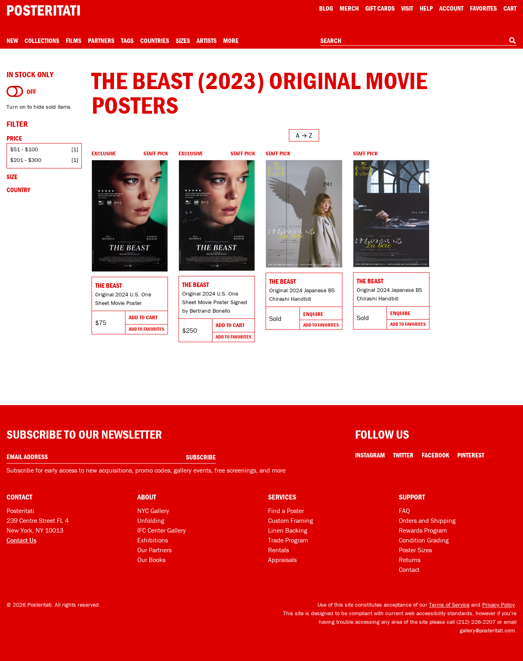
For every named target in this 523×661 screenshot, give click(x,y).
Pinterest (470, 455)
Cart (509, 8)
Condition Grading (424, 540)
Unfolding (150, 520)
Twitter (403, 455)
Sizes (183, 40)
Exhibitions (152, 540)
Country (18, 190)
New (12, 40)
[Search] (512, 40)
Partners (101, 40)
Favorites (483, 8)
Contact (409, 569)
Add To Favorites (146, 329)
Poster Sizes (415, 550)
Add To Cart (143, 317)
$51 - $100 (24, 149)
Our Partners (154, 550)
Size (12, 177)
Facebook (435, 455)
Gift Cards (380, 8)
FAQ (404, 510)
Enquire (313, 314)
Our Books (151, 560)
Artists (207, 40)
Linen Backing (287, 530)
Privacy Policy (498, 604)
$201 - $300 (25, 160)
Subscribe (201, 457)
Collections (42, 40)
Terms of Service (449, 604)
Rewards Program (423, 530)
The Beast (108, 285)
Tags (127, 40)
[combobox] (418, 41)
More (231, 40)
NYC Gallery (153, 510)
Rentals (278, 550)
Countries (154, 40)
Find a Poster (286, 510)
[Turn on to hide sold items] (15, 92)
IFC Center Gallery (161, 530)
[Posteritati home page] (43, 10)
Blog (326, 8)
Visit (407, 8)
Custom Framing (290, 520)
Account (451, 8)
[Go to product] (130, 216)
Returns (409, 560)
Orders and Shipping (427, 520)
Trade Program (288, 540)
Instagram (370, 455)
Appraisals (282, 560)
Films (73, 40)
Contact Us (21, 540)
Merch (349, 8)
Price (14, 138)
